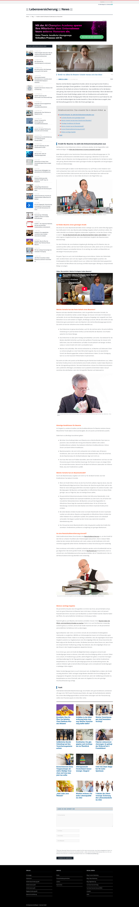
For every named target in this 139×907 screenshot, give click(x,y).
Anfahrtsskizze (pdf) (31, 884)
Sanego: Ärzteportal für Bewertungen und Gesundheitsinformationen (41, 122)
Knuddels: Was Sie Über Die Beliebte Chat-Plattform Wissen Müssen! (64, 720)
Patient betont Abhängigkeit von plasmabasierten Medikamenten (43, 171)
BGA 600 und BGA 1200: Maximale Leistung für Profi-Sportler (43, 70)
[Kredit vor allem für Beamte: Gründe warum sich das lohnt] (84, 58)
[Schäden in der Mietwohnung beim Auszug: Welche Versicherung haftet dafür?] (84, 710)
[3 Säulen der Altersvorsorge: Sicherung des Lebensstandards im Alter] (104, 786)
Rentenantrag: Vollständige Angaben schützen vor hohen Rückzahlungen (42, 216)
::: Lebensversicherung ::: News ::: (49, 9)
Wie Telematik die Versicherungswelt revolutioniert (43, 62)
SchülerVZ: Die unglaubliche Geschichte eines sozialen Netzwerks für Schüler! (41, 234)
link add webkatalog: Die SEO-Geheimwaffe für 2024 (42, 146)
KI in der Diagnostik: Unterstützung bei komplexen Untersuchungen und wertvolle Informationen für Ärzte (43, 207)
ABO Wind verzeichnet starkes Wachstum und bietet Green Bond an (43, 259)
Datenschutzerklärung (92, 853)
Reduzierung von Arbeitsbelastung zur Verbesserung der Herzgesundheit (43, 138)
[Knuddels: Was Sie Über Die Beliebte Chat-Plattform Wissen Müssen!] (65, 710)
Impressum (29, 878)
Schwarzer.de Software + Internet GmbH (36, 905)
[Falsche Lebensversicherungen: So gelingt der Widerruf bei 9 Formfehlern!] (104, 734)
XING (88, 894)
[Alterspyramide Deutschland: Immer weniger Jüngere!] (84, 759)
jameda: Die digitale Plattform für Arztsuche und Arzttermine (43, 129)
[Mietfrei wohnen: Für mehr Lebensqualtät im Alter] (84, 786)
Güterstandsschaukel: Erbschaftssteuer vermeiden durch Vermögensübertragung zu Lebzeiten (43, 80)
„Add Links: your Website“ (62, 794)
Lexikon (58, 881)
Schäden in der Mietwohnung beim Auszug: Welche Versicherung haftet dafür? (84, 720)
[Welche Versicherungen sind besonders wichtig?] (104, 710)
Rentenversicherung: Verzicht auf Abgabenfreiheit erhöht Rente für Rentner (43, 197)
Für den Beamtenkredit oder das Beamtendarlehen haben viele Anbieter (85, 235)
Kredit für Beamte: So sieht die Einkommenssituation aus (76, 114)
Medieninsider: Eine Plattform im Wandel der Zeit (43, 113)
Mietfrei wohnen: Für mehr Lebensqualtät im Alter (84, 795)
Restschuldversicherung (91, 536)
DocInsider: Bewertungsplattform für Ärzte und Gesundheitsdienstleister (43, 105)
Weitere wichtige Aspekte (68, 132)
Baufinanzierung (92, 551)
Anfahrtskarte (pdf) (30, 888)
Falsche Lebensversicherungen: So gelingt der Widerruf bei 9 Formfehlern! (104, 745)
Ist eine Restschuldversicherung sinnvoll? (73, 129)
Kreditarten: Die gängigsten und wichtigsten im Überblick (84, 744)
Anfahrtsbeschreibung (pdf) (32, 881)
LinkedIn (89, 891)
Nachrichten (59, 884)
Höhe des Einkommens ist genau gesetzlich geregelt (85, 149)
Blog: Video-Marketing (92, 878)
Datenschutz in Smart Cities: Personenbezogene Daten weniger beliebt (43, 163)
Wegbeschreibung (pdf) (31, 891)
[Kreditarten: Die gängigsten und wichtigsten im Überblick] (84, 734)
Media (57, 875)
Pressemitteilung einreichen (63, 878)
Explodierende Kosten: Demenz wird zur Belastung (43, 88)
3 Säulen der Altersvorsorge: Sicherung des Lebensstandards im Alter (104, 796)
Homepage (28, 875)
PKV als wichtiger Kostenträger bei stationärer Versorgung (43, 250)
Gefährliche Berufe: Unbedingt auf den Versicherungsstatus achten (64, 745)
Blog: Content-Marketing (92, 875)
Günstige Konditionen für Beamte (70, 123)
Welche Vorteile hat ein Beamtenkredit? (72, 126)
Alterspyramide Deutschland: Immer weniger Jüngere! (83, 769)
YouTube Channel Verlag (92, 884)
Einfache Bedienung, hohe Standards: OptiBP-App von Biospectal (41, 179)
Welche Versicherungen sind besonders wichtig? (104, 719)
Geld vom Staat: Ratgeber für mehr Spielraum (104, 769)
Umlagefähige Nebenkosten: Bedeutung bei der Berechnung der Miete (43, 188)
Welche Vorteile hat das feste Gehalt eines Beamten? (76, 120)
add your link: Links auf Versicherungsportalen (40, 154)
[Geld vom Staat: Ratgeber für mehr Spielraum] (104, 759)
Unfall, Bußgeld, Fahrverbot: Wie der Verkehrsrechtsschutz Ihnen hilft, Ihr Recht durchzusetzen (43, 54)
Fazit (60, 135)
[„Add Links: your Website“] (65, 786)
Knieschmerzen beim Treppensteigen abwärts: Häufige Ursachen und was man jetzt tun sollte (64, 771)
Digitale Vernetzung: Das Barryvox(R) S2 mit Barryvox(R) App (43, 96)
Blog (111, 79)
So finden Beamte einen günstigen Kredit (73, 117)
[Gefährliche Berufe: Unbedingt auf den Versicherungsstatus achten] (65, 734)
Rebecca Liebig (63, 79)
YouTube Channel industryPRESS (94, 888)
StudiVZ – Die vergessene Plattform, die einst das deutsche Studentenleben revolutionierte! (43, 225)
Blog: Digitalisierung (91, 881)
